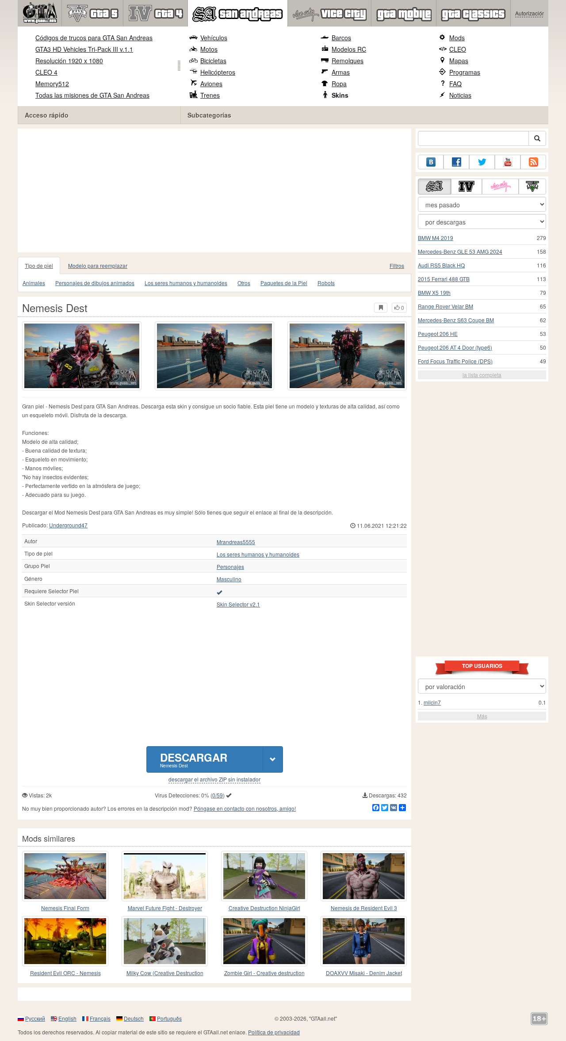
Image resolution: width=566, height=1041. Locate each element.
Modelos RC (349, 49)
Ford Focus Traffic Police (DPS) (455, 361)
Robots (326, 282)
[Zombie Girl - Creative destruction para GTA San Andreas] (264, 941)
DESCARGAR (193, 759)
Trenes (210, 95)
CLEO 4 (46, 72)
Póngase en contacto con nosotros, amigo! (245, 808)
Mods (457, 37)
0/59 (217, 795)
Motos (209, 49)
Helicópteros (217, 72)
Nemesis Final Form (65, 907)
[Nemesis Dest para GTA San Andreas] (82, 355)
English (67, 1018)
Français (100, 1018)
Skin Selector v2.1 (238, 604)
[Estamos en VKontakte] (431, 162)
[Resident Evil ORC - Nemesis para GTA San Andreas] (65, 941)
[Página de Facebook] (456, 162)
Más (482, 716)
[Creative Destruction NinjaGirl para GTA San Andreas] (264, 876)
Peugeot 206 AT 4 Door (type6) (455, 347)
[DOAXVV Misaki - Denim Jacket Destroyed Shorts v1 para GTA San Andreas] (364, 941)
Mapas (458, 60)
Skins (340, 95)
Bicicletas (213, 60)
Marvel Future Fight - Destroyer (165, 907)
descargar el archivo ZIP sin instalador (214, 779)
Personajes (230, 566)
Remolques (347, 60)
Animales (34, 282)
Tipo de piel (39, 265)
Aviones (211, 83)
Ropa (339, 83)
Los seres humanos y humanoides (186, 282)
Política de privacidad (274, 1032)
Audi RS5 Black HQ (441, 265)
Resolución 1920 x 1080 (69, 60)
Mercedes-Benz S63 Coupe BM (456, 320)
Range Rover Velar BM (445, 306)
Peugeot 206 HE (438, 333)
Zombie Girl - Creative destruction (264, 972)
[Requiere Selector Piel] (219, 592)
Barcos (341, 37)
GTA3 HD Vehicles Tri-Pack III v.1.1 (84, 49)
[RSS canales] (533, 162)
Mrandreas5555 (236, 542)
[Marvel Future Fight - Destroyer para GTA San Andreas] (165, 876)
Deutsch (134, 1018)
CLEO (457, 49)
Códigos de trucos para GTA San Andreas (94, 37)
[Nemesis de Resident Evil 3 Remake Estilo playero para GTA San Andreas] (364, 876)
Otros (243, 282)
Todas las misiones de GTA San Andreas (92, 95)
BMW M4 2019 (435, 237)
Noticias (460, 95)
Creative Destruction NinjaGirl (264, 907)
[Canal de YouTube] (507, 162)
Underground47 (68, 525)
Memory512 (52, 83)
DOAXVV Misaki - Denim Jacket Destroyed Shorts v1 (364, 973)
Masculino (229, 579)
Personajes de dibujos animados (94, 282)
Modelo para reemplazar (97, 265)
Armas (341, 72)
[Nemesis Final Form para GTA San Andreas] (65, 876)
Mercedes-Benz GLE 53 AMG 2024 (460, 251)
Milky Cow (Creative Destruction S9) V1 (164, 973)
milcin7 (432, 702)
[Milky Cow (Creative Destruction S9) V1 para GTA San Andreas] (165, 941)
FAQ (455, 83)
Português (169, 1018)
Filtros (397, 265)
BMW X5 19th (434, 292)
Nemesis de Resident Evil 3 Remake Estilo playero (364, 908)
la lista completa (482, 374)
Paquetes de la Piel (283, 282)
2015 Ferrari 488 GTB (444, 278)
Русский (35, 1018)
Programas (464, 72)
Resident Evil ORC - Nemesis (65, 972)
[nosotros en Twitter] (482, 162)
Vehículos (213, 37)
